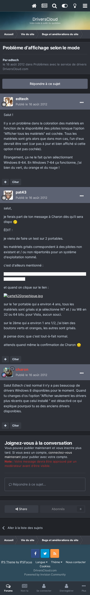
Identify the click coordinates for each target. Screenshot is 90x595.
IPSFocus (26, 562)
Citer (15, 182)
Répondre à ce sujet (45, 84)
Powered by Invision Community (45, 574)
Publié (31, 104)
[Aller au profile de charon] (8, 372)
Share (22, 509)
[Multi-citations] (5, 182)
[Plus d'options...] (81, 102)
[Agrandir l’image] (15, 222)
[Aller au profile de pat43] (8, 195)
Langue (41, 562)
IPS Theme (8, 562)
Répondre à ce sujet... (29, 484)
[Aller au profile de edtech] (8, 101)
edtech (13, 60)
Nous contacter (76, 562)
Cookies (45, 566)
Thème (56, 562)
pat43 (21, 192)
